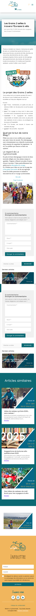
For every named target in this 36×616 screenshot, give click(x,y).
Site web (18, 177)
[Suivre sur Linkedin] (23, 597)
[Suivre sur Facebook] (13, 597)
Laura (8, 29)
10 (24, 366)
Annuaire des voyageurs (24, 29)
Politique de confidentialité (18, 605)
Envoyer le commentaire (15, 254)
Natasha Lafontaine (22, 610)
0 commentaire (16, 31)
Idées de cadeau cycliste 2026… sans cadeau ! (16, 279)
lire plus (6, 420)
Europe (9, 31)
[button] (18, 578)
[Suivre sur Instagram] (18, 597)
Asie (5, 31)
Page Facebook (18, 180)
